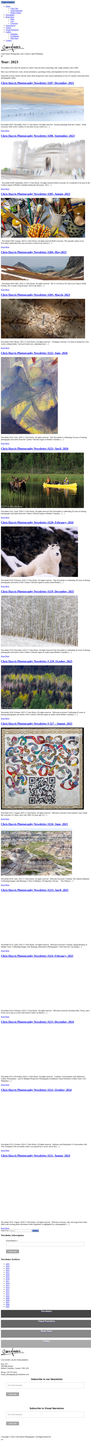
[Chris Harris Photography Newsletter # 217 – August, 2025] (42, 809)
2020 (7, 1275)
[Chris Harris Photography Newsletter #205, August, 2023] (43, 237)
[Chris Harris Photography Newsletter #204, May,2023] (42, 280)
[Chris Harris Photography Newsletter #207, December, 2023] (42, 121)
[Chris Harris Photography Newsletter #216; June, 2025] (36, 875)
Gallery (8, 32)
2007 (7, 1302)
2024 (7, 1266)
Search (35, 1231)
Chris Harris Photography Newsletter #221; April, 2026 (34, 448)
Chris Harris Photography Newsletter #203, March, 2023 (35, 294)
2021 (7, 1272)
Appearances (10, 26)
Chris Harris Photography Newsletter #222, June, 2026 (34, 353)
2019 (7, 1277)
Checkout (14, 23)
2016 (7, 1283)
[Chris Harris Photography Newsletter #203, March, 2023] (43, 338)
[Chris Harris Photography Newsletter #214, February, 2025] (36, 1007)
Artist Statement (16, 11)
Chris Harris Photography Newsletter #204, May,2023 (33, 252)
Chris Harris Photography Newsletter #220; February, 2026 (37, 522)
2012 (7, 1292)
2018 (7, 1279)
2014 (7, 1287)
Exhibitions (14, 36)
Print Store (14, 38)
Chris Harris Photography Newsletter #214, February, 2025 (37, 955)
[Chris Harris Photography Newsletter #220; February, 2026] (39, 576)
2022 (7, 1270)
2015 (7, 1285)
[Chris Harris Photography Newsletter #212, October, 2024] (36, 1140)
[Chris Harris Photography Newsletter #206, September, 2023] (43, 179)
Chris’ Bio (14, 8)
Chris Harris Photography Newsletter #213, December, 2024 (37, 1021)
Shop (12, 19)
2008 (7, 1300)
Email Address (12, 1241)
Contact (8, 40)
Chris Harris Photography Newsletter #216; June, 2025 (34, 824)
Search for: (5, 1231)
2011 (7, 1294)
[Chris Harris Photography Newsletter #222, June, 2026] (29, 433)
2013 (7, 1290)
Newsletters (10, 15)
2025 (7, 1264)
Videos (8, 28)
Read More (5, 131)
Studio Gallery (15, 13)
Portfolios (14, 34)
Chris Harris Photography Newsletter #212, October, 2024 (36, 1089)
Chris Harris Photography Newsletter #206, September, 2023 (38, 135)
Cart (12, 21)
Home (8, 6)
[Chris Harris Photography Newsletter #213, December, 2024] (36, 1073)
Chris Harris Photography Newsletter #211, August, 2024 (35, 1155)
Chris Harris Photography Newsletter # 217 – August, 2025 (36, 723)
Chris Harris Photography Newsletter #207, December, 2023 (37, 83)
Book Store (10, 17)
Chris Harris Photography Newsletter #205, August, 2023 (35, 193)
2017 (7, 1281)
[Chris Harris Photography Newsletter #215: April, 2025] (36, 941)
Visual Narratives (12, 30)
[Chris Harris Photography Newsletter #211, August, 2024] (45, 1218)
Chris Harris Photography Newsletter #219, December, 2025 (37, 591)
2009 (7, 1298)
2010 (7, 1296)
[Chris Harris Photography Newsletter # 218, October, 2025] (36, 708)
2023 (7, 1268)
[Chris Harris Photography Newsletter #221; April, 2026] (42, 507)
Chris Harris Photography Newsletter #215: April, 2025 (34, 890)
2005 (7, 1307)
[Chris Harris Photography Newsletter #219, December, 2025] (39, 646)
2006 (7, 1304)
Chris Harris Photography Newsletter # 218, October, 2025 (36, 661)
